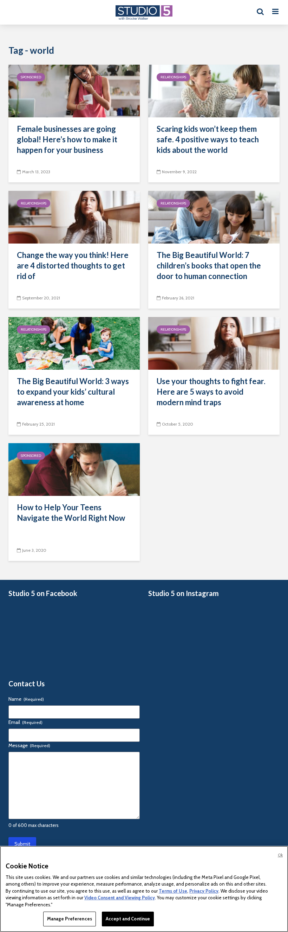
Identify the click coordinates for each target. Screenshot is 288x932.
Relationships (173, 77)
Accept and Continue (128, 918)
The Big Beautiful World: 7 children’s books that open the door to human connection (209, 265)
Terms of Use (173, 891)
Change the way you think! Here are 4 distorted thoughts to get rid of (73, 265)
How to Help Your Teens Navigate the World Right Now (71, 513)
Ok (280, 855)
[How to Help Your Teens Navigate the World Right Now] (74, 469)
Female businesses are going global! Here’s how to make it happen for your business (67, 139)
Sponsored (31, 77)
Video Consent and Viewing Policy (119, 897)
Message (29, 745)
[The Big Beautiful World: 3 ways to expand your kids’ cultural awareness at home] (74, 342)
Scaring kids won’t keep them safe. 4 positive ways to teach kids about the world (208, 139)
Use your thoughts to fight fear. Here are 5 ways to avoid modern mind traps (211, 391)
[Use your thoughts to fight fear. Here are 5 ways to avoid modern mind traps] (214, 342)
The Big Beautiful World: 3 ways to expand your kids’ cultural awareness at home (73, 391)
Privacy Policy (203, 891)
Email (25, 722)
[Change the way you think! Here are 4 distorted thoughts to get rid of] (74, 216)
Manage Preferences (69, 918)
